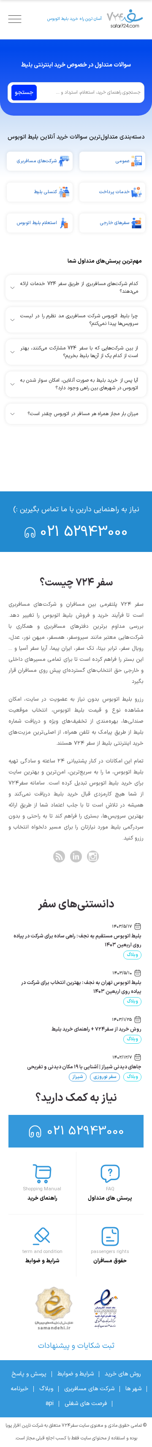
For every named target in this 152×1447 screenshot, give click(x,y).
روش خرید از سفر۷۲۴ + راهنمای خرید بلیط (96, 1029)
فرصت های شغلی (86, 1403)
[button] (75, 287)
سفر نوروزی (105, 1077)
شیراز (77, 1077)
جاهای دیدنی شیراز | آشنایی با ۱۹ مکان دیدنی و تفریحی (84, 1067)
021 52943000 (84, 532)
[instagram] (93, 856)
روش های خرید (123, 1373)
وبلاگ (132, 955)
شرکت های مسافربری (89, 1388)
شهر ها (133, 1388)
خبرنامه (19, 1388)
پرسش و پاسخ (28, 1373)
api (50, 1403)
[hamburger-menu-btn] (14, 19)
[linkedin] (76, 856)
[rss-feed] (59, 856)
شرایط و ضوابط (75, 1373)
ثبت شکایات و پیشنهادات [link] (76, 1346)
